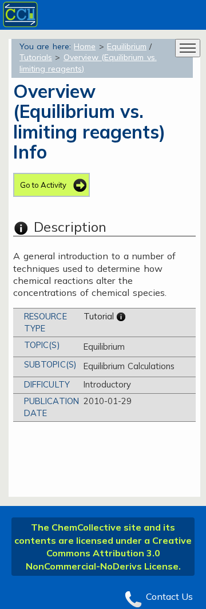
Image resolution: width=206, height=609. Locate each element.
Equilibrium (126, 46)
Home (85, 46)
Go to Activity (43, 184)
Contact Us (169, 596)
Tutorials (35, 57)
